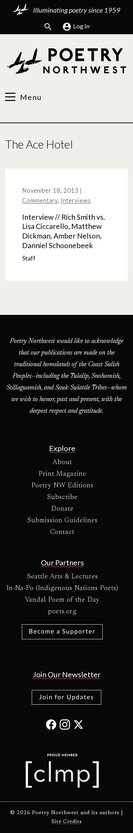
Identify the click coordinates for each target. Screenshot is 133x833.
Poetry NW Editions (62, 485)
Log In (81, 26)
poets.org (62, 611)
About (62, 462)
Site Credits (66, 821)
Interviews (76, 200)
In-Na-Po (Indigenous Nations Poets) (62, 588)
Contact (62, 532)
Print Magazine (62, 474)
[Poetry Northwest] (66, 60)
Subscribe (62, 497)
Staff (28, 258)
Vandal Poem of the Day (62, 600)
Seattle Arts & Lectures (62, 576)
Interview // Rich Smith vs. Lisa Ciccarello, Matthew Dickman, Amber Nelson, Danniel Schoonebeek (63, 231)
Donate (62, 508)
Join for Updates (66, 697)
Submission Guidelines (62, 520)
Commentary (40, 200)
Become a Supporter (62, 631)
